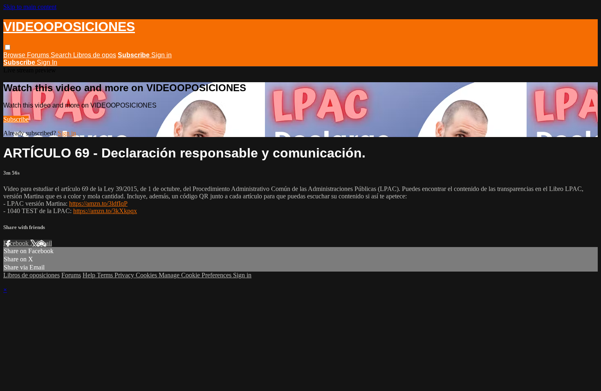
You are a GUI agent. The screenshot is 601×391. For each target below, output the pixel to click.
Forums (39, 55)
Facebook (16, 243)
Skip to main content (29, 6)
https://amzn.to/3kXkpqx (105, 210)
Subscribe (16, 119)
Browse (15, 55)
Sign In (47, 62)
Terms (105, 275)
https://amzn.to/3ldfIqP (98, 203)
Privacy (125, 275)
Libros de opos (94, 55)
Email (44, 243)
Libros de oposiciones (31, 275)
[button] (7, 47)
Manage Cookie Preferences (196, 275)
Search (62, 55)
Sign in (161, 55)
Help (90, 275)
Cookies (147, 275)
